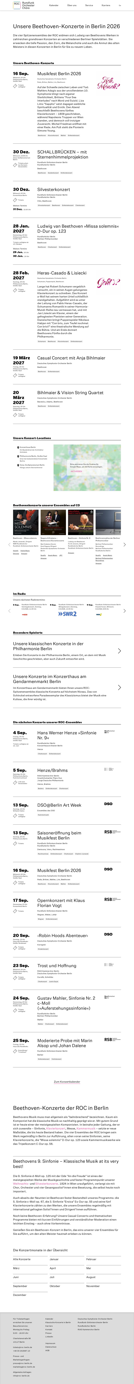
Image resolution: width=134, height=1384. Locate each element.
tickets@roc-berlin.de (22, 1347)
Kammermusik (43, 815)
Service (89, 5)
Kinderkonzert (43, 949)
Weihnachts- (21, 1183)
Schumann (42, 341)
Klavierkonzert (53, 135)
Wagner (41, 919)
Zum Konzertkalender (67, 1081)
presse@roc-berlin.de (22, 1363)
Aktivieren (76, 471)
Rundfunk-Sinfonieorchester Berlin (93, 1322)
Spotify (15, 550)
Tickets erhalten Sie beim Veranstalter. (23, 165)
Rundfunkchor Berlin (87, 1326)
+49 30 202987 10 (21, 1351)
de (120, 5)
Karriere (106, 5)
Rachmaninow (43, 854)
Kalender (54, 5)
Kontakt (48, 1329)
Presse (48, 1333)
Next (124, 544)
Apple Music (25, 550)
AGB (47, 1350)
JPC (60, 555)
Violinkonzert (56, 1059)
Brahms (41, 788)
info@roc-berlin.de (21, 1376)
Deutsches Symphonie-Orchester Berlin (95, 1319)
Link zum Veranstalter (22, 782)
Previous (10, 544)
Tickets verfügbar (21, 86)
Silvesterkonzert (44, 205)
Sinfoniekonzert (73, 135)
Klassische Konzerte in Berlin (58, 1322)
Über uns (72, 5)
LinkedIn (49, 1337)
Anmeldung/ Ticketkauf (22, 1051)
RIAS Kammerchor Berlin (88, 1329)
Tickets (21, 200)
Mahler (63, 135)
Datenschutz (51, 1347)
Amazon (24, 553)
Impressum (50, 1343)
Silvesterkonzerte (46, 1183)
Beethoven (42, 135)
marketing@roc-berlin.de (24, 1367)
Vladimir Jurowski (82, 854)
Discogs (16, 553)
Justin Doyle (53, 981)
